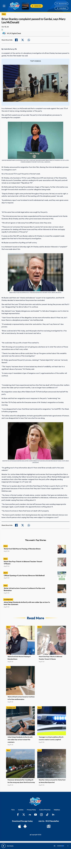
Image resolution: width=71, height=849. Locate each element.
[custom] (29, 814)
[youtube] (35, 814)
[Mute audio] (54, 846)
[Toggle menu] (4, 6)
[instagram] (41, 814)
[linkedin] (53, 814)
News (3, 14)
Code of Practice (44, 810)
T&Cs (13, 810)
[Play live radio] (3, 846)
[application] (35, 83)
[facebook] (17, 814)
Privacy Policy (31, 810)
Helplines (57, 810)
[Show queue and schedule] (68, 846)
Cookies (20, 810)
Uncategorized (8, 599)
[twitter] (23, 814)
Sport (5, 573)
